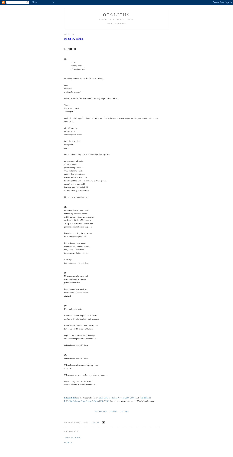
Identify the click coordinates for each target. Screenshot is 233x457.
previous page (101, 411)
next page (124, 411)
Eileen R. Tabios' (71, 397)
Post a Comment (73, 437)
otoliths (116, 14)
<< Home (68, 442)
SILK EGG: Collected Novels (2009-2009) (117, 397)
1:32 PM (95, 423)
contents (113, 411)
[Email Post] (103, 422)
